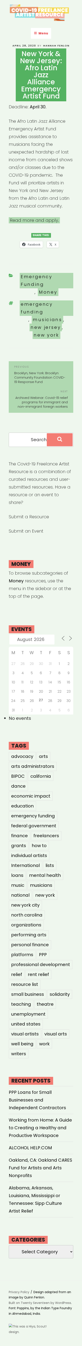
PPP (43, 955)
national (20, 895)
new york (46, 335)
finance (19, 836)
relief (16, 974)
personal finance (30, 945)
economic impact (30, 796)
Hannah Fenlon (56, 45)
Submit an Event (26, 531)
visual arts (55, 1034)
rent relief (38, 974)
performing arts (28, 935)
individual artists (29, 855)
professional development (40, 964)
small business (27, 994)
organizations (26, 925)
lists (49, 865)
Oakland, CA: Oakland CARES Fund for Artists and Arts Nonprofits (40, 1168)
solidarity (60, 994)
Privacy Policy (19, 1292)
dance (18, 786)
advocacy (22, 756)
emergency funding (37, 308)
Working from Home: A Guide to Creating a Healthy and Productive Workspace (40, 1128)
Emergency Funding (36, 280)
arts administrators (32, 766)
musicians (47, 320)
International (25, 865)
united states (25, 1024)
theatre (45, 1004)
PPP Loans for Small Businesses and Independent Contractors (37, 1100)
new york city (25, 905)
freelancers (46, 836)
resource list (24, 984)
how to (39, 845)
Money (48, 292)
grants (18, 845)
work (44, 1044)
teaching (21, 1004)
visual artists (25, 1034)
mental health (45, 875)
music (17, 885)
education (22, 806)
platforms (22, 955)
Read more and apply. (34, 220)
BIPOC (18, 776)
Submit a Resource (29, 517)
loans (17, 875)
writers (18, 1054)
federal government (33, 826)
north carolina (26, 915)
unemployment (28, 1014)
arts (43, 756)
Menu (43, 33)
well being (22, 1044)
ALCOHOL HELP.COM (30, 1148)
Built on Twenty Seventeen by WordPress (40, 1303)
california (40, 776)
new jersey (46, 327)
